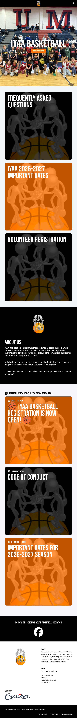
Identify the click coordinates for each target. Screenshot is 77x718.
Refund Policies (42, 714)
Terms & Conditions (66, 714)
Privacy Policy (54, 714)
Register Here (38, 51)
